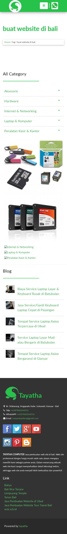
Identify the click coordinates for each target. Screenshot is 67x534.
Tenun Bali (10, 497)
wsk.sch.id (10, 509)
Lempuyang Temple (15, 493)
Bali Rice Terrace (14, 489)
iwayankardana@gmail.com (25, 418)
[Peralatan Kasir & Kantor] (20, 258)
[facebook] (8, 431)
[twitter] (17, 431)
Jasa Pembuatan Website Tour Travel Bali (28, 505)
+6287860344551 (20, 410)
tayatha (23, 526)
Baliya (7, 485)
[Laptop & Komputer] (17, 252)
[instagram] (8, 445)
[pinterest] (17, 445)
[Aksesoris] (33, 189)
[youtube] (36, 431)
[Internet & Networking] (19, 247)
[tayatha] (15, 10)
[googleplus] (27, 431)
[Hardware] (33, 241)
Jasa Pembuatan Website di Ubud (23, 501)
